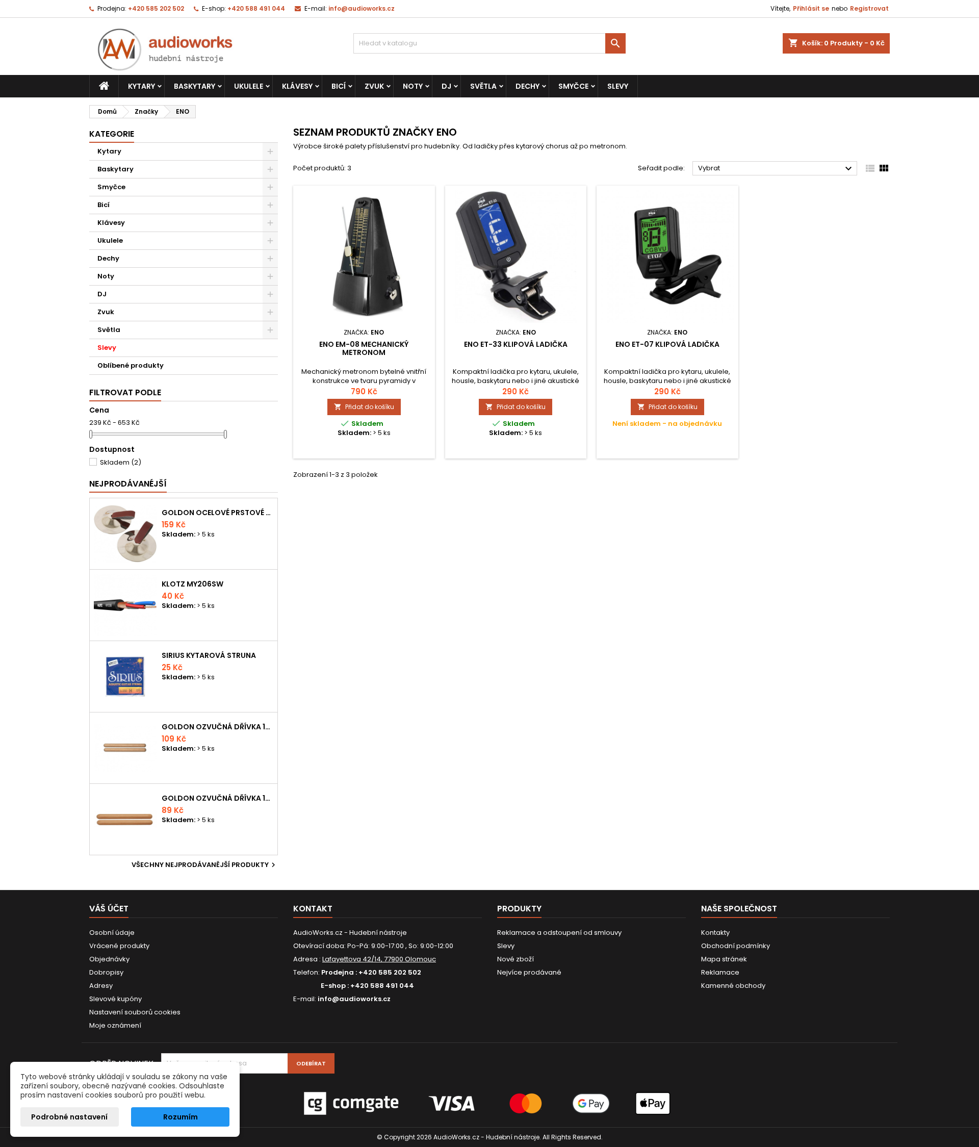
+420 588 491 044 (256, 8)
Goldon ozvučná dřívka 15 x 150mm (217, 798)
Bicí (338, 86)
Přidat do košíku (364, 406)
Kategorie (111, 134)
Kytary (141, 86)
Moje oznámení (115, 1025)
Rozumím (180, 1117)
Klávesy (297, 86)
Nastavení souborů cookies (135, 1012)
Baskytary (194, 86)
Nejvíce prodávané (529, 972)
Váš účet (108, 908)
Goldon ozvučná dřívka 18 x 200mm (217, 727)
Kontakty (715, 932)
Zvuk (374, 86)
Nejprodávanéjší (128, 484)
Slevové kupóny (115, 999)
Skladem (120, 462)
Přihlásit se (811, 8)
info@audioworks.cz (361, 8)
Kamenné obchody (733, 985)
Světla (483, 86)
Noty (413, 86)
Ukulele (248, 86)
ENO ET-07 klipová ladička (667, 344)
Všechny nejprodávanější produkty (205, 865)
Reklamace (720, 972)
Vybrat (776, 169)
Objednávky (109, 959)
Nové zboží (515, 959)
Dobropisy (106, 972)
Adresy (101, 985)
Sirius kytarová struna (209, 655)
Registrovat (869, 8)
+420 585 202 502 (156, 8)
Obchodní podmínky (735, 946)
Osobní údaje (112, 932)
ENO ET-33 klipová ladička (516, 344)
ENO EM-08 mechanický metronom (363, 348)
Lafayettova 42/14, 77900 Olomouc (379, 959)
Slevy (617, 86)
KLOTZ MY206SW (192, 584)
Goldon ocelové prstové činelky (217, 512)
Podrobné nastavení (69, 1117)
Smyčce (573, 86)
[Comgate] (489, 1103)
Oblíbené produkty (130, 365)
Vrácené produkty (119, 946)
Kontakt (312, 908)
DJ (446, 86)
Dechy (527, 86)
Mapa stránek (724, 959)
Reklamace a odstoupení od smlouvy (559, 932)
